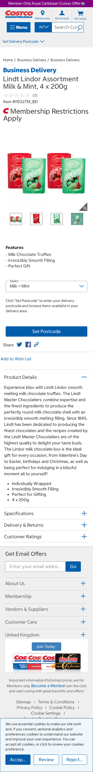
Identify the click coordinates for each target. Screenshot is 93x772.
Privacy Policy (29, 707)
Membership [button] (18, 596)
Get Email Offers (26, 553)
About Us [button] (15, 583)
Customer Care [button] (21, 622)
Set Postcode (46, 331)
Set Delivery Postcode (20, 41)
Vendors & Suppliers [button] (26, 609)
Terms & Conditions (56, 701)
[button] (80, 27)
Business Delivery (31, 60)
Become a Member (48, 685)
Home (8, 60)
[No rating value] (18, 95)
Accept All (20, 759)
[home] (19, 14)
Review (46, 759)
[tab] (46, 583)
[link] (19, 344)
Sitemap (23, 701)
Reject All (76, 759)
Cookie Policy (62, 707)
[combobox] (43, 27)
